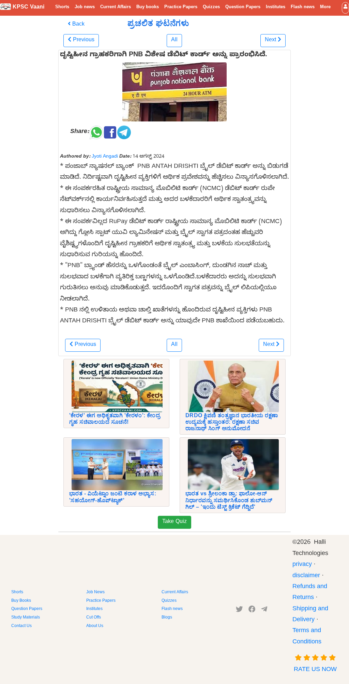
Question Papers (242, 7)
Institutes (275, 7)
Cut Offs (93, 618)
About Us (94, 626)
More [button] (325, 7)
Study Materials (25, 618)
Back (78, 25)
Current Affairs (115, 7)
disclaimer (306, 576)
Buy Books (21, 601)
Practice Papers (180, 7)
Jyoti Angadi (105, 157)
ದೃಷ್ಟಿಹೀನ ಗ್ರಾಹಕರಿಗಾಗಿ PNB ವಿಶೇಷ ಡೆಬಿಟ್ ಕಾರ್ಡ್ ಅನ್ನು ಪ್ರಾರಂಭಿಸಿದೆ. (163, 56)
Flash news (303, 7)
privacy (302, 565)
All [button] (174, 40)
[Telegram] (264, 610)
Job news (85, 7)
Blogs (167, 618)
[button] (345, 7)
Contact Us (21, 626)
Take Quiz (174, 522)
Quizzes (211, 7)
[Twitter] (239, 610)
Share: (79, 132)
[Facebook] (252, 610)
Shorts (62, 7)
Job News (95, 592)
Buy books (147, 7)
